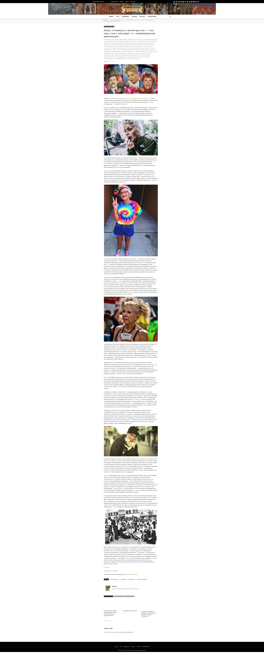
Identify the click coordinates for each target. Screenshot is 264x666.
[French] (183, 2)
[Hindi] (194, 2)
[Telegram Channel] (174, 2)
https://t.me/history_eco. (131, 574)
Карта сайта (133, 1)
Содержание (125, 16)
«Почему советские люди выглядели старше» (135, 98)
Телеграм (134, 16)
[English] (179, 2)
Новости (121, 1)
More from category (129, 596)
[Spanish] (181, 2)
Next (109, 620)
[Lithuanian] (185, 2)
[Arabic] (196, 2)
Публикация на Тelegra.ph (111, 571)
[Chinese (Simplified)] (198, 2)
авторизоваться (129, 632)
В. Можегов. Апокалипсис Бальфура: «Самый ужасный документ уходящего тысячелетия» (148, 614)
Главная (111, 16)
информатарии (132, 579)
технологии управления (142, 579)
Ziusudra (106, 61)
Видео (127, 1)
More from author (118, 596)
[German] (190, 2)
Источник (106, 567)
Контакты (142, 16)
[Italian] (192, 2)
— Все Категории (114, 1)
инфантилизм (123, 579)
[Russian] (177, 2)
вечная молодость (114, 579)
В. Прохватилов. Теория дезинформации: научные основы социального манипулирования (110, 613)
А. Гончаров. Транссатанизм (130, 610)
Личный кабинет (152, 16)
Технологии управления (109, 26)
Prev (106, 620)
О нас (117, 16)
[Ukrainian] (188, 2)
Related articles (108, 596)
